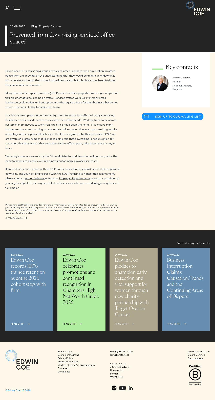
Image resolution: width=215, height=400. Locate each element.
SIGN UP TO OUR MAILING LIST (178, 116)
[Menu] (7, 8)
